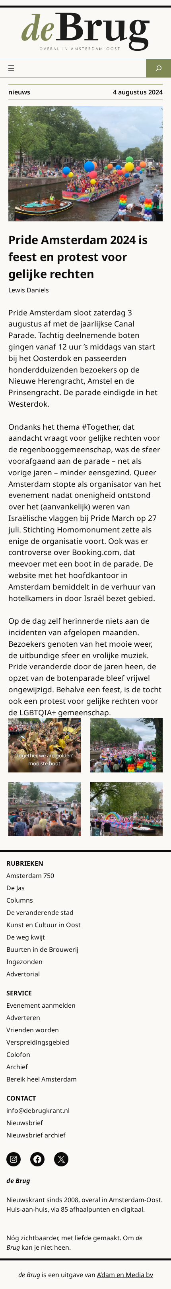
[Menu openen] (11, 68)
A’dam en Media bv (125, 1274)
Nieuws (19, 92)
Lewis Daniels (28, 290)
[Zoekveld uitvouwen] (158, 68)
